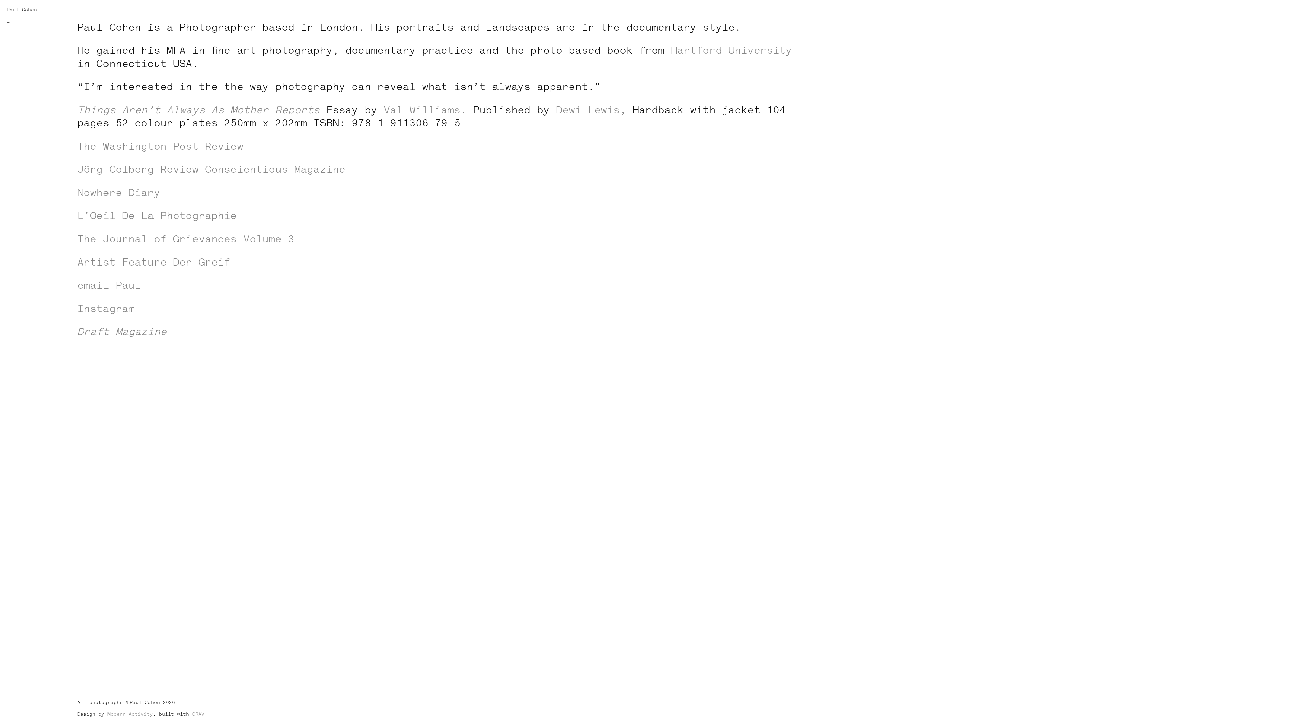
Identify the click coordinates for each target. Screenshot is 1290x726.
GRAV (198, 714)
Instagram (106, 308)
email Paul (109, 285)
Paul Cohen (22, 10)
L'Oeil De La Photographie (157, 216)
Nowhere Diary (118, 193)
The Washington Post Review (160, 146)
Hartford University (731, 50)
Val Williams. (425, 110)
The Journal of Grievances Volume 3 (185, 239)
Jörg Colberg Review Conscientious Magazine (211, 169)
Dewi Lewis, (591, 110)
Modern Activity (130, 714)
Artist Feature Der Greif (153, 262)
